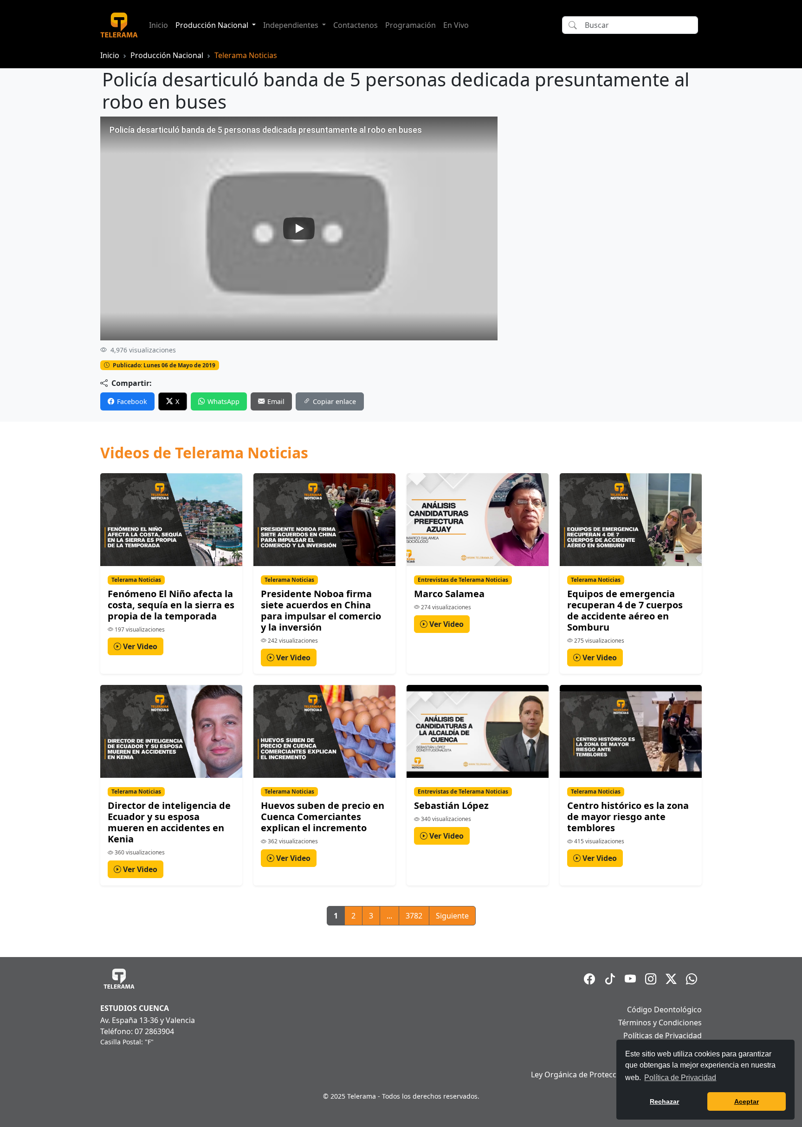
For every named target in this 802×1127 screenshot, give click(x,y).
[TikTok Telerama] (609, 979)
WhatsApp (223, 401)
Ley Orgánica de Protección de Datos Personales (616, 1074)
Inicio (158, 25)
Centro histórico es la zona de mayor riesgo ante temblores (628, 816)
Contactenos (355, 25)
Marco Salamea (449, 593)
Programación (410, 25)
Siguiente (452, 916)
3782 (414, 916)
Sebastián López (451, 805)
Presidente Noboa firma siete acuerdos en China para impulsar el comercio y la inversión (321, 610)
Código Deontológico (664, 1009)
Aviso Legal (682, 1061)
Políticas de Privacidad (662, 1035)
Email (276, 401)
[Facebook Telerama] (589, 979)
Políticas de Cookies (667, 1048)
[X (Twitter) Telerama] (671, 979)
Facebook (132, 401)
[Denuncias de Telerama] (691, 979)
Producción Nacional (166, 55)
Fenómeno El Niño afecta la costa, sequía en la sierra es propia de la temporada (171, 604)
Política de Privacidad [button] (680, 1077)
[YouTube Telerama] (630, 979)
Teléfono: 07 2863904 (137, 1031)
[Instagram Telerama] (650, 979)
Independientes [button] (291, 25)
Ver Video (139, 646)
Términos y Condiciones (660, 1022)
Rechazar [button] (664, 1101)
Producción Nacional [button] (212, 25)
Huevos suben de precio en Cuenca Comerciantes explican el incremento (322, 816)
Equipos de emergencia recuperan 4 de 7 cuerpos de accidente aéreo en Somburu (625, 610)
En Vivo (456, 25)
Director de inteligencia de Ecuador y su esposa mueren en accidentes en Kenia (169, 822)
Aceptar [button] (746, 1101)
